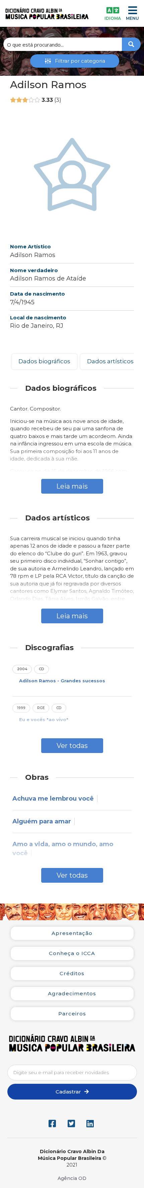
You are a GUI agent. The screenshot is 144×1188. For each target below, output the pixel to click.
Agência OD (72, 1178)
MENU (132, 18)
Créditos (72, 973)
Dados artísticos (110, 361)
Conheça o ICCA (72, 953)
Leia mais (72, 486)
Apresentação (72, 933)
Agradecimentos (72, 993)
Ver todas (72, 746)
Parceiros (72, 1013)
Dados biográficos (44, 361)
